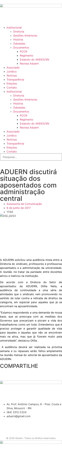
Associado (13, 67)
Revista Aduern (29, 63)
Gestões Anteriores (25, 35)
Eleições (12, 83)
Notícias (12, 75)
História (18, 39)
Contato (12, 87)
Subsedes (19, 43)
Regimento (26, 55)
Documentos (21, 47)
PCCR (23, 51)
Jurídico (12, 71)
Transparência (15, 79)
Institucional (14, 27)
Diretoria (18, 31)
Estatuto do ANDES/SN (34, 59)
